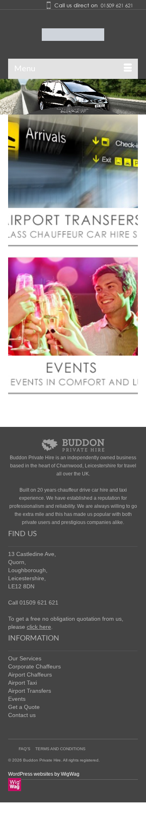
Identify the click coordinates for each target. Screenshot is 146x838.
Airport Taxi (22, 682)
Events (17, 699)
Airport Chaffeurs (30, 674)
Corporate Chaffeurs (34, 666)
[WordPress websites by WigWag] (14, 784)
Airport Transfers (29, 690)
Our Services (24, 658)
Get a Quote (24, 707)
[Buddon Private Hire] (73, 34)
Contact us (22, 715)
